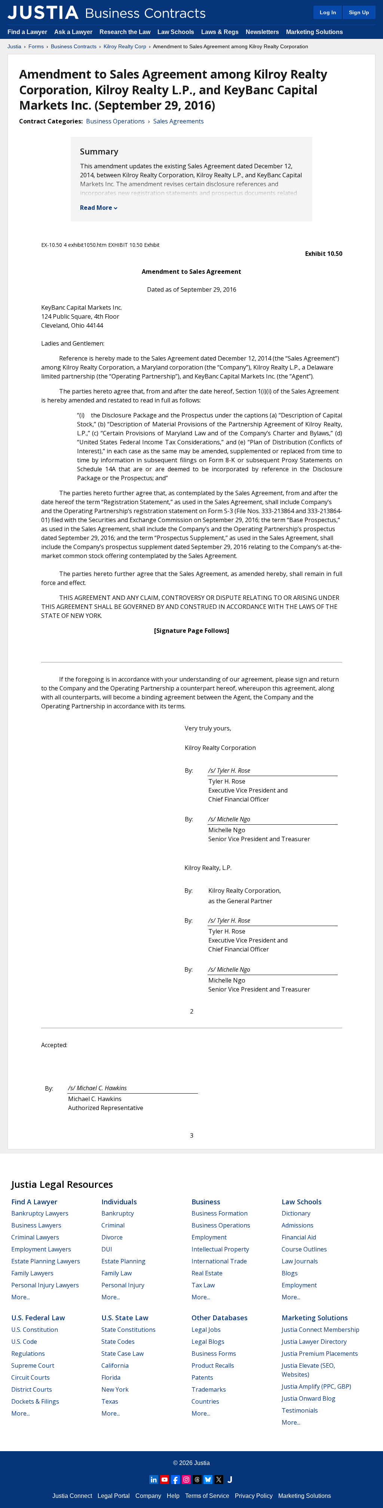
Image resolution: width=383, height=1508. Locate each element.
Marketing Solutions (314, 32)
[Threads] (197, 1479)
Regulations (28, 1353)
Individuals (119, 1201)
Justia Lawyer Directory (314, 1341)
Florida (110, 1377)
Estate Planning (123, 1261)
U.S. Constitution (34, 1329)
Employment (209, 1237)
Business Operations (115, 121)
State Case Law (122, 1353)
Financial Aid (299, 1237)
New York (115, 1389)
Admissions (297, 1225)
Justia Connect (72, 1496)
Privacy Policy (254, 1496)
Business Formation (220, 1213)
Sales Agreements (178, 121)
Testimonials (300, 1410)
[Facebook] (175, 1479)
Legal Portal (114, 1496)
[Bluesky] (207, 1479)
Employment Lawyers (41, 1249)
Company (148, 1496)
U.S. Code (24, 1341)
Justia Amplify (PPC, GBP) (316, 1386)
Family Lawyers (32, 1273)
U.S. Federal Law (38, 1317)
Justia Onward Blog (308, 1398)
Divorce (112, 1237)
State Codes (118, 1341)
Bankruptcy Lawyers (39, 1213)
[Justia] (43, 12)
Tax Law (203, 1285)
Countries (205, 1401)
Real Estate (207, 1273)
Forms (36, 46)
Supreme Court (32, 1365)
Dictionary (296, 1213)
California (115, 1365)
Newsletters (262, 32)
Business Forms (214, 1353)
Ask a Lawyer (74, 32)
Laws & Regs (220, 32)
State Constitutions (128, 1329)
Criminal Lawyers (35, 1237)
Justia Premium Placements (320, 1353)
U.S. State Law (124, 1317)
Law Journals (300, 1261)
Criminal (113, 1225)
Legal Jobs (206, 1329)
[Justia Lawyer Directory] (229, 1479)
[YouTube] (164, 1479)
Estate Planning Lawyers (45, 1261)
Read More (96, 207)
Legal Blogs (208, 1341)
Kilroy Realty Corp (125, 46)
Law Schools (175, 32)
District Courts (31, 1389)
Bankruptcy (117, 1213)
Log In (328, 12)
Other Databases (220, 1317)
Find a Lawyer (27, 32)
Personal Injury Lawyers (45, 1285)
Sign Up (359, 12)
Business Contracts (73, 46)
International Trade (219, 1261)
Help (173, 1496)
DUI (106, 1249)
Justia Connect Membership (320, 1329)
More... (20, 1297)
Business (206, 1201)
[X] (218, 1479)
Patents (202, 1377)
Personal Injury (122, 1285)
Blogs (290, 1273)
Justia (14, 46)
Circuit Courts (30, 1377)
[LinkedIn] (153, 1479)
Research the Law (124, 32)
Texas (109, 1401)
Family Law (116, 1273)
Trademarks (209, 1389)
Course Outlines (304, 1249)
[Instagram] (186, 1479)
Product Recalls (213, 1365)
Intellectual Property (220, 1249)
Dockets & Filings (35, 1401)
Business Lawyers (36, 1225)
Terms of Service (207, 1496)
